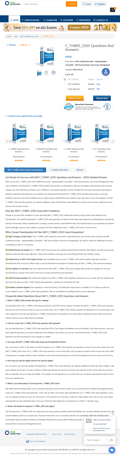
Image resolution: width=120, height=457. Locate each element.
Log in (88, 4)
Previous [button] (32, 56)
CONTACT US (101, 20)
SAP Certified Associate (29, 36)
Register (101, 4)
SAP (15, 36)
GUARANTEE (51, 20)
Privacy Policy (69, 434)
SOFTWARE (67, 20)
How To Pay (57, 434)
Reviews (80, 170)
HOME (15, 20)
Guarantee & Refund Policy (36, 434)
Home (9, 36)
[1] (102, 98)
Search (72, 4)
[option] (46, 56)
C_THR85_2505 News (59, 170)
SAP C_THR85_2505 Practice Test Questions (25, 170)
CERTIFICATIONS (31, 20)
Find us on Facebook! (37, 441)
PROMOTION (84, 20)
